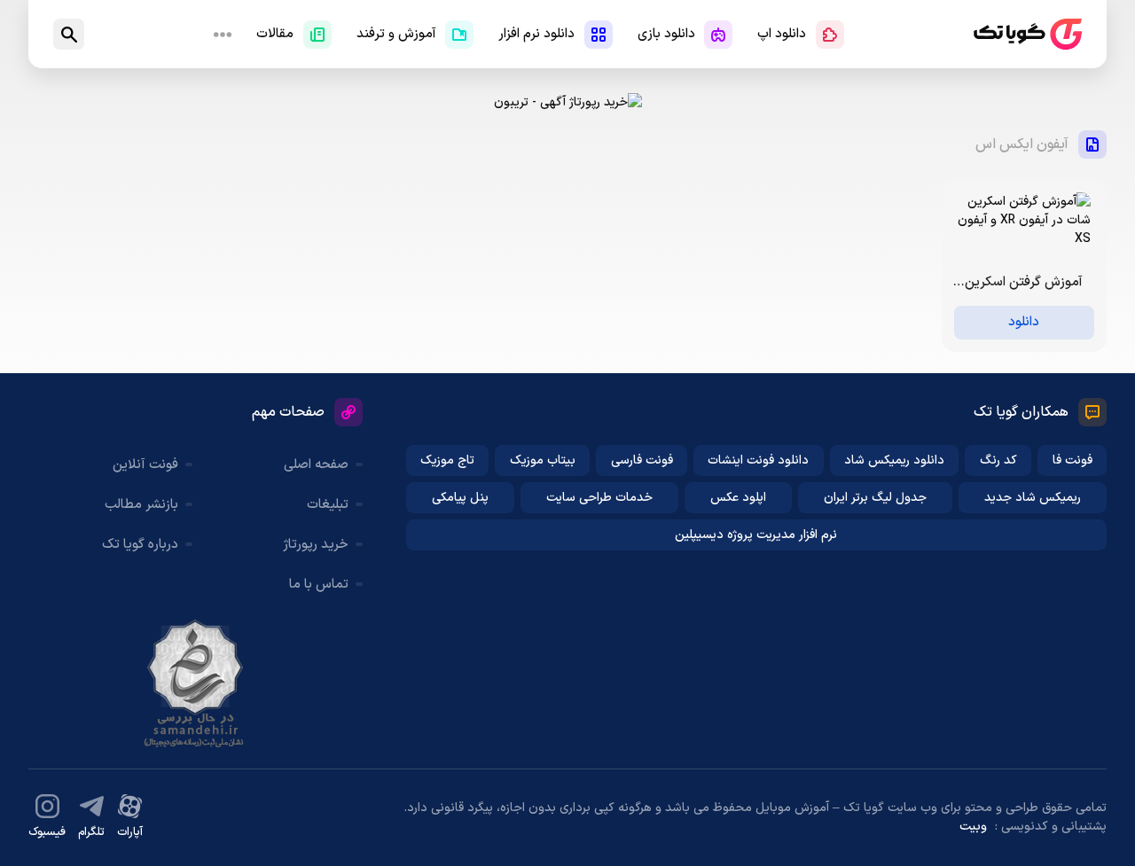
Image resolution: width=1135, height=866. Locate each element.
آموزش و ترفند (396, 34)
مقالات (275, 34)
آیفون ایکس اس (1021, 144)
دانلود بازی (666, 34)
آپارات (130, 832)
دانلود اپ (781, 34)
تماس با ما (318, 584)
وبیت (973, 826)
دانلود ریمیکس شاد (894, 460)
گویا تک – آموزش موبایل (1028, 34)
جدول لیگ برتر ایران (875, 497)
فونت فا (1072, 460)
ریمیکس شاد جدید (1032, 497)
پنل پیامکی (460, 497)
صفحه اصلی (316, 465)
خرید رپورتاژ (315, 544)
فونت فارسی (642, 460)
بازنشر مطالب (141, 505)
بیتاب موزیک (542, 460)
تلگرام (91, 832)
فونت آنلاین (145, 465)
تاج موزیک (447, 460)
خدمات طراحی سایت (599, 497)
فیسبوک (47, 832)
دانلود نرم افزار (536, 34)
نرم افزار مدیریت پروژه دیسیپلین (756, 535)
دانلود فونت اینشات (758, 460)
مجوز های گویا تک (195, 683)
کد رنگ (998, 460)
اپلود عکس (738, 497)
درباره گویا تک (140, 544)
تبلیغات (327, 505)
